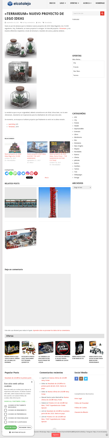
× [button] (31, 382)
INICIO (52, 3)
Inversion (77, 131)
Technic (75, 75)
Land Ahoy (11, 124)
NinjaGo (76, 149)
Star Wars (76, 71)
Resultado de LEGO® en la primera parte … (19, 378)
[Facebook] (19, 173)
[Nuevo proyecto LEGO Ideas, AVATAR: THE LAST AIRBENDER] (37, 147)
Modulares (77, 143)
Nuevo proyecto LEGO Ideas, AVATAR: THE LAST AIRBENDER (36, 156)
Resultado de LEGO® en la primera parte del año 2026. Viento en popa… (53, 386)
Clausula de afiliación (81, 412)
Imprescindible (79, 129)
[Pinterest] (36, 173)
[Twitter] (23, 173)
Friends (75, 67)
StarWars (77, 166)
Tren (75, 172)
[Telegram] (7, 173)
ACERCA (86, 3)
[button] (18, 401)
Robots (76, 163)
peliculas (77, 160)
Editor (39, 22)
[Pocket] (32, 173)
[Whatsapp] (11, 173)
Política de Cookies (81, 407)
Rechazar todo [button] (25, 427)
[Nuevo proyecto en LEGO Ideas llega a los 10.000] (15, 147)
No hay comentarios (28, 22)
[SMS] (15, 173)
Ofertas (76, 157)
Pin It (46, 178)
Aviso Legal (78, 398)
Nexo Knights (78, 146)
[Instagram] (27, 173)
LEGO (62, 3)
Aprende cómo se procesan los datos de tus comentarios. (51, 330)
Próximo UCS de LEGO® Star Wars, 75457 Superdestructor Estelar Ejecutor (54, 405)
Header (76, 126)
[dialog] (18, 408)
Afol (75, 117)
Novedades (48, 22)
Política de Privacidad (81, 403)
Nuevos (76, 154)
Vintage (76, 177)
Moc (75, 140)
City (74, 63)
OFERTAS (73, 3)
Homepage (100, 3)
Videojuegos (78, 175)
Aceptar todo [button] (10, 427)
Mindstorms (78, 137)
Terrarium (63, 28)
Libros (76, 134)
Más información (15, 398)
